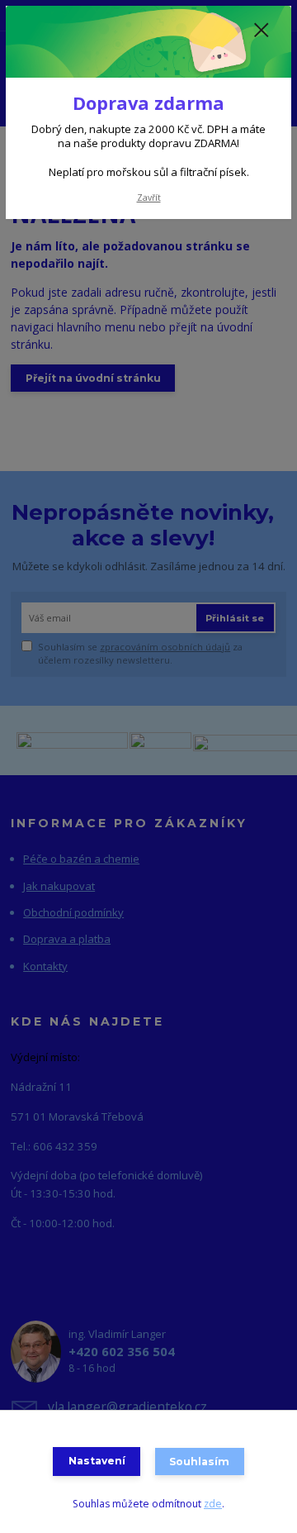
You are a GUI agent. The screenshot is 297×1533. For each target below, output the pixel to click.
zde (213, 1504)
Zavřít (149, 197)
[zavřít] (261, 31)
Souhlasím (199, 1461)
